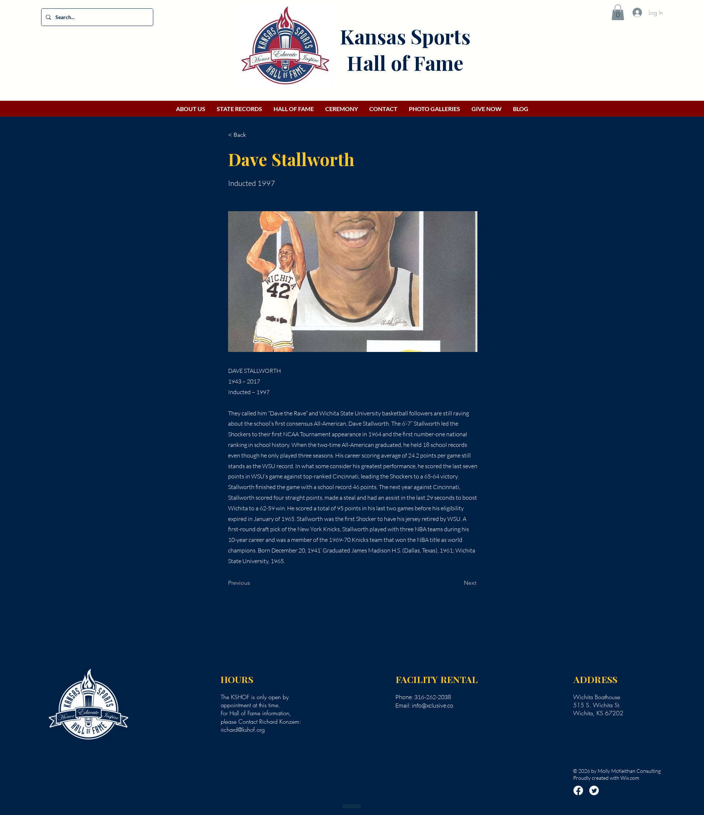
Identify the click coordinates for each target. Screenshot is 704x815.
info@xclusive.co (432, 705)
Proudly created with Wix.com (606, 778)
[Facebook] (578, 790)
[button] (617, 12)
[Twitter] (594, 790)
